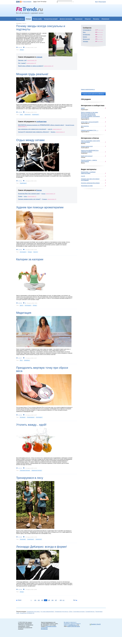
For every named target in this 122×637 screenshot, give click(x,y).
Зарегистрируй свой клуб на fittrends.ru (93, 93)
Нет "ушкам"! (22, 63)
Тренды (30, 251)
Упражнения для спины (33, 611)
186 (52, 600)
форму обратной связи (73, 626)
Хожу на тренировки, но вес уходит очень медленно (90, 141)
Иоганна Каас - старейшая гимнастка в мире (88, 172)
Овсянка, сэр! (22, 60)
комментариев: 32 (60, 131)
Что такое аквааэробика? (47, 611)
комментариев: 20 (51, 199)
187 (56, 600)
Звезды (21, 49)
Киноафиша (20, 19)
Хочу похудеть (85, 126)
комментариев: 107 (50, 193)
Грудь (21, 114)
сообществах (41, 121)
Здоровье (85, 41)
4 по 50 (83, 176)
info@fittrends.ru (72, 625)
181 (35, 600)
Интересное (44, 629)
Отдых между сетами (30, 140)
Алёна (25, 196)
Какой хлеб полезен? (87, 156)
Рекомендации (30, 417)
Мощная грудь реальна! (32, 74)
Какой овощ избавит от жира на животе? (30, 66)
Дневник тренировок (66, 19)
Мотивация (22, 417)
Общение (88, 19)
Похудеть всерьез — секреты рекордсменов (89, 161)
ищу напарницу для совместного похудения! (32, 129)
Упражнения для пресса (61, 611)
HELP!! (83, 108)
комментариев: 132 (48, 65)
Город (35, 1)
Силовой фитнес (90, 611)
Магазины (96, 19)
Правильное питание (37, 470)
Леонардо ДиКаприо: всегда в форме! (41, 546)
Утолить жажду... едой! (31, 424)
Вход (96, 1)
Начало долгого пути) (87, 146)
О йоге (70, 611)
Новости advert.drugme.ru (88, 89)
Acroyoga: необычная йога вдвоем (90, 183)
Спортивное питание (25, 470)
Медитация (23, 312)
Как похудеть (23, 251)
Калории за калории (29, 259)
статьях (39, 57)
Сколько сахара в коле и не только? (29, 199)
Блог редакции (27, 1)
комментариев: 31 (31, 196)
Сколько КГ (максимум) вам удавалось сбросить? (33, 132)
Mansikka (53, 131)
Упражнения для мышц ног (27, 613)
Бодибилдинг (35, 114)
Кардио (85, 37)
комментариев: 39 (57, 129)
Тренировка (22, 539)
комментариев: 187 (31, 63)
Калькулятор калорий (50, 19)
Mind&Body (26, 360)
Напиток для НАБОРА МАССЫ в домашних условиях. (89, 151)
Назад (19, 600)
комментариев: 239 (32, 60)
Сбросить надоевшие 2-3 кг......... (89, 130)
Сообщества (87, 27)
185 (49, 600)
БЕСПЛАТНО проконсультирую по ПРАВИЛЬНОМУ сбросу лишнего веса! (41, 125)
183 (42, 600)
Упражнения (78, 19)
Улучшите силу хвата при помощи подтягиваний (90, 179)
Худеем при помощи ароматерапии (39, 207)
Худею (20, 196)
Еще (74, 600)
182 (39, 600)
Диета (21, 305)
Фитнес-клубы (37, 19)
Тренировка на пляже (87, 185)
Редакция (44, 199)
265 (61, 600)
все (63, 600)
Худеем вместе (87, 30)
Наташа (43, 193)
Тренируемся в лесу (29, 477)
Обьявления (105, 19)
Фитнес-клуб (86, 39)
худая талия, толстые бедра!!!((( (89, 122)
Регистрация (102, 1)
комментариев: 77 (22, 126)
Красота (35, 251)
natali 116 (50, 129)
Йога (21, 360)
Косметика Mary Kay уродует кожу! (29, 193)
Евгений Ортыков (70, 125)
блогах (39, 190)
